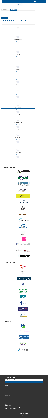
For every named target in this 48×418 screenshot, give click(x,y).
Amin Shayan (18, 99)
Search (4, 17)
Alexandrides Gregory (18, 39)
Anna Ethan (18, 144)
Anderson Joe (18, 114)
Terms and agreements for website (24, 415)
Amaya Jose (18, 84)
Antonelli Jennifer (18, 152)
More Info (18, 34)
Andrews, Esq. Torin (18, 129)
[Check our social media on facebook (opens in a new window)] (12, 1)
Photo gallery (7, 391)
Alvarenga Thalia (18, 77)
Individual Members (13, 9)
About (6, 387)
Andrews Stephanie (18, 122)
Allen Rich (18, 54)
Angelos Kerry (18, 137)
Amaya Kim (18, 92)
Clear (12, 17)
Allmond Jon (18, 69)
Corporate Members (4, 9)
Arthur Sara (18, 159)
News (6, 388)
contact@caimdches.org (11, 408)
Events (6, 390)
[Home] (20, 4)
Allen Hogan (18, 62)
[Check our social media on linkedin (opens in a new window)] (14, 1)
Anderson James (18, 107)
